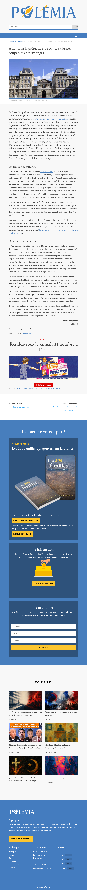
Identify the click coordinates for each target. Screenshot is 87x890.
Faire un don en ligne (22, 534)
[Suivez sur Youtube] (64, 868)
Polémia (19, 100)
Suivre (69, 855)
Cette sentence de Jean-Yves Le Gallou (50, 118)
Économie (13, 861)
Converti (20, 389)
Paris (42, 389)
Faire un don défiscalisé (21, 839)
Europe (12, 858)
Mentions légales (43, 887)
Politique (18, 41)
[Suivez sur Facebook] (62, 863)
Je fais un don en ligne (43, 584)
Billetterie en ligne (43, 385)
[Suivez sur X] (62, 859)
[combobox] (40, 27)
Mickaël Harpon (46, 171)
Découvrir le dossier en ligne (25, 520)
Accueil (11, 41)
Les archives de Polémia (42, 868)
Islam (26, 389)
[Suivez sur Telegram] (62, 855)
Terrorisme (57, 389)
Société (44, 100)
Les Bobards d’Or (40, 851)
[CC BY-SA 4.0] (27, 334)
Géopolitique (14, 864)
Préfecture (49, 389)
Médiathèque (14, 868)
